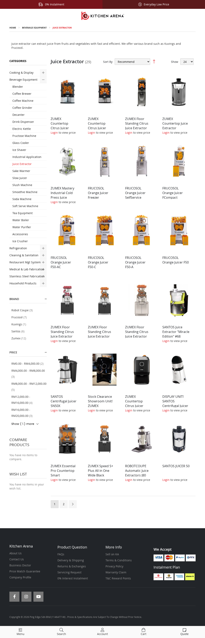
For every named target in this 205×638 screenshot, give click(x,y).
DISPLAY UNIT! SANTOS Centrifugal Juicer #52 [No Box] (175, 403)
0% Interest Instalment (72, 578)
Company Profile (20, 577)
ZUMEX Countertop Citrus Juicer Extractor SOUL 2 (138, 403)
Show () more (22, 424)
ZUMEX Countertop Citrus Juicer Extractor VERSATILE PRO (99, 128)
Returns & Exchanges (71, 566)
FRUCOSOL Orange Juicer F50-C (98, 262)
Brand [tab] (14, 299)
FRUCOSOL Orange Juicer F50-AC (61, 262)
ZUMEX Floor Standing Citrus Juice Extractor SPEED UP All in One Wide (99, 336)
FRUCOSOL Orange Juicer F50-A (135, 262)
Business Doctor (20, 565)
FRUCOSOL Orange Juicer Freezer (98, 193)
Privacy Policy (114, 566)
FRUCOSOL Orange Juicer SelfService (135, 193)
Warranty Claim (116, 572)
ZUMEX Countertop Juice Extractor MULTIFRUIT (175, 126)
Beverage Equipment (34, 27)
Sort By (108, 62)
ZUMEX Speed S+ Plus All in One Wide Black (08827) (100, 473)
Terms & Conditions (119, 560)
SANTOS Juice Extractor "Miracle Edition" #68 (175, 332)
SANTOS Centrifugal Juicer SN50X (63, 401)
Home (12, 27)
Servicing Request (69, 572)
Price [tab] (13, 352)
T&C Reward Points (118, 578)
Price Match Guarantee (24, 571)
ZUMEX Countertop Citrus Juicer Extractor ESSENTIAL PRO (62, 128)
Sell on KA (112, 554)
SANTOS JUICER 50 (176, 466)
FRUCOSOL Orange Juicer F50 (175, 260)
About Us (15, 553)
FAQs (60, 554)
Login (54, 132)
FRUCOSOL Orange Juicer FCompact (172, 193)
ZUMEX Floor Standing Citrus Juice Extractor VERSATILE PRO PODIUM (136, 128)
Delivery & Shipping (70, 560)
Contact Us (16, 559)
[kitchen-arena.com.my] (102, 16)
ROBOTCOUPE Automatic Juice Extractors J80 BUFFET (137, 473)
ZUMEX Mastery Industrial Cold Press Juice (62, 193)
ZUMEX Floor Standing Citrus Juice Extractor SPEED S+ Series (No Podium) (137, 336)
